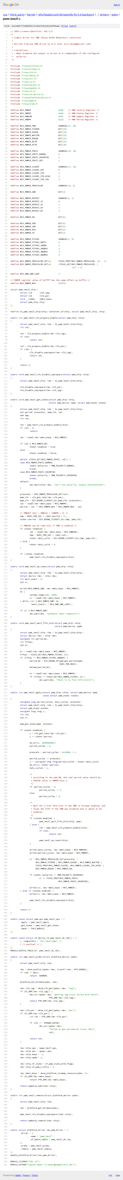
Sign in (117, 4)
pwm (114, 14)
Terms (35, 1175)
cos (5, 14)
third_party (17, 14)
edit (72, 26)
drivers (104, 14)
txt (110, 1175)
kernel (31, 14)
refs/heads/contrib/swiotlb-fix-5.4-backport (66, 14)
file (64, 26)
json (117, 1175)
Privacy (26, 1175)
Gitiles (18, 1175)
